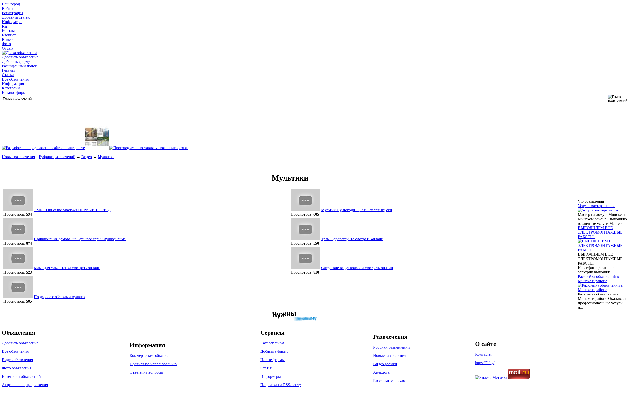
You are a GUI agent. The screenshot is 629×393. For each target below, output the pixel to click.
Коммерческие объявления (152, 355)
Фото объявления (16, 368)
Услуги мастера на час (596, 206)
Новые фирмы (272, 360)
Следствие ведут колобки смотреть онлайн (357, 268)
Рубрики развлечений (57, 157)
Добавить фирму (16, 61)
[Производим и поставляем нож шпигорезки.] (148, 148)
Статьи (8, 75)
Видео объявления (17, 360)
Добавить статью (16, 17)
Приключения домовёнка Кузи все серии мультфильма (80, 239)
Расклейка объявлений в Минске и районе (598, 278)
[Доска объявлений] (19, 53)
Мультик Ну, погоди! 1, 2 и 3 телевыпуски (356, 210)
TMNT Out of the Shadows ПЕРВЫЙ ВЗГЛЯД (72, 210)
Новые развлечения (18, 157)
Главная (8, 70)
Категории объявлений (21, 376)
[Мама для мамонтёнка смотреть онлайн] (18, 268)
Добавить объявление (20, 57)
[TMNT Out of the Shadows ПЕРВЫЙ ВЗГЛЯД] (18, 210)
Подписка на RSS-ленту (280, 385)
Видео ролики (385, 364)
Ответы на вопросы (146, 372)
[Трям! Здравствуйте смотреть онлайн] (305, 239)
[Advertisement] (91, 113)
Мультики (106, 157)
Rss (5, 26)
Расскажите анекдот (390, 381)
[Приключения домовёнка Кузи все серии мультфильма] (18, 239)
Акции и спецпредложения (25, 385)
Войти (7, 8)
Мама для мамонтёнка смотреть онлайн (67, 268)
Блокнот (9, 35)
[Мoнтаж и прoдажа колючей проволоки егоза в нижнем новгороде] (97, 148)
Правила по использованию (153, 364)
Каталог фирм (14, 92)
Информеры (12, 22)
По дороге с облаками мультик (59, 297)
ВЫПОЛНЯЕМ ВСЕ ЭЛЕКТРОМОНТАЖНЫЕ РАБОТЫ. (600, 232)
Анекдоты (381, 372)
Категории (11, 88)
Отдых (7, 48)
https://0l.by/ (484, 363)
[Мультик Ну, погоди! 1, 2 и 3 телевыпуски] (305, 210)
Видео (7, 39)
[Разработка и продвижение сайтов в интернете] (43, 148)
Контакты (10, 30)
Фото (6, 44)
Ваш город (11, 4)
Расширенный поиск (19, 66)
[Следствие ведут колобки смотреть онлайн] (305, 268)
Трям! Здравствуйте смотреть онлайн (352, 239)
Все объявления (15, 79)
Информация (13, 84)
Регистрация (12, 13)
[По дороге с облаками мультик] (18, 297)
